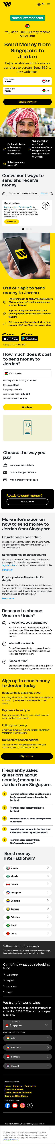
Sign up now (27, 756)
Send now (27, 407)
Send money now (28, 102)
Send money (12, 975)
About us (17, 1086)
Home (8, 1086)
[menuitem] (7, 4)
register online (8, 565)
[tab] (23, 193)
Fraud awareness (14, 1089)
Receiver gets (10, 89)
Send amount (10, 79)
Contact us (30, 1086)
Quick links (12, 986)
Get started (11, 222)
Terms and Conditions (16, 1096)
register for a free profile (22, 207)
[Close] (50, 1129)
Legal (9, 992)
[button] (40, 4)
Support (11, 980)
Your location (15, 1022)
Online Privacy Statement (18, 1093)
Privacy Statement (11, 1140)
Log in (6, 207)
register (21, 700)
